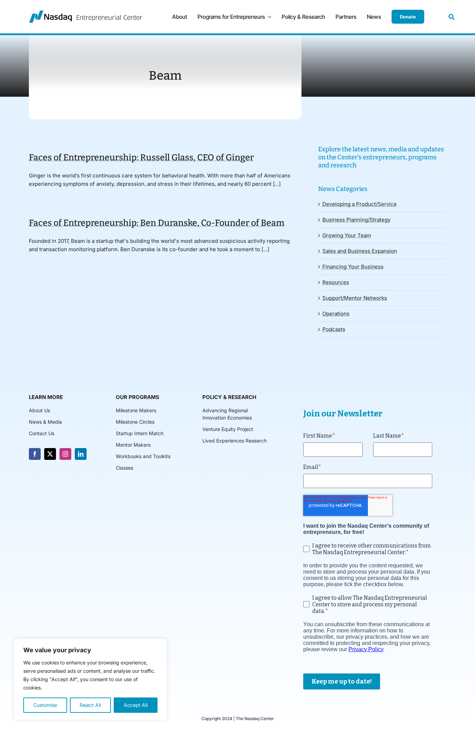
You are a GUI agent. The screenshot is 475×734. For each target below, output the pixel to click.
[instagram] (65, 454)
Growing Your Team (346, 235)
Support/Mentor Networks (354, 298)
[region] (90, 679)
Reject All (90, 705)
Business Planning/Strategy (356, 219)
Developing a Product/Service (359, 204)
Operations (335, 313)
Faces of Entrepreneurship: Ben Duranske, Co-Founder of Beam (156, 223)
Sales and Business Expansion (359, 251)
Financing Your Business (353, 266)
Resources (335, 282)
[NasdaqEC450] (85, 13)
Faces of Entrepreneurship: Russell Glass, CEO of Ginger (141, 157)
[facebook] (35, 454)
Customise (45, 705)
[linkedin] (81, 454)
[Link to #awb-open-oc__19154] (451, 17)
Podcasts (333, 329)
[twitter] (50, 454)
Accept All (135, 705)
